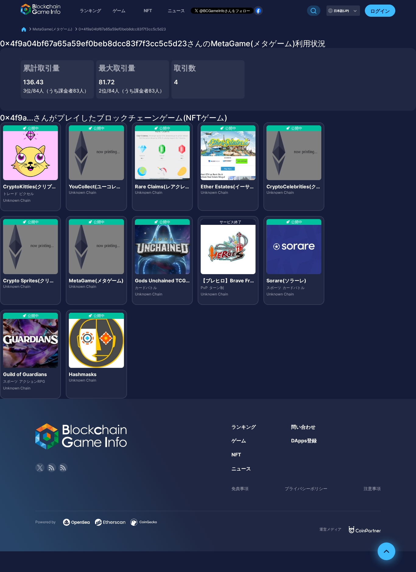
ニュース (241, 469)
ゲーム (119, 10)
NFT (148, 10)
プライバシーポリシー (306, 488)
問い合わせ (303, 427)
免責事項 (240, 488)
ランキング (90, 10)
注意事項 (372, 488)
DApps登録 (304, 441)
